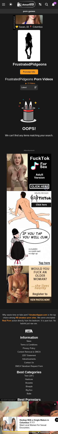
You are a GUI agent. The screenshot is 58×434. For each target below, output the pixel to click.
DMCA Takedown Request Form (29, 366)
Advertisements (29, 359)
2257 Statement (29, 355)
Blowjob (29, 386)
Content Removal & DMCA (29, 352)
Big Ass (29, 390)
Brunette (29, 383)
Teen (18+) (29, 376)
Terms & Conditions (29, 345)
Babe (29, 394)
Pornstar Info (29, 72)
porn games (29, 11)
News (29, 341)
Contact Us (29, 362)
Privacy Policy (29, 348)
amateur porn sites (27, 318)
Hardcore (29, 379)
